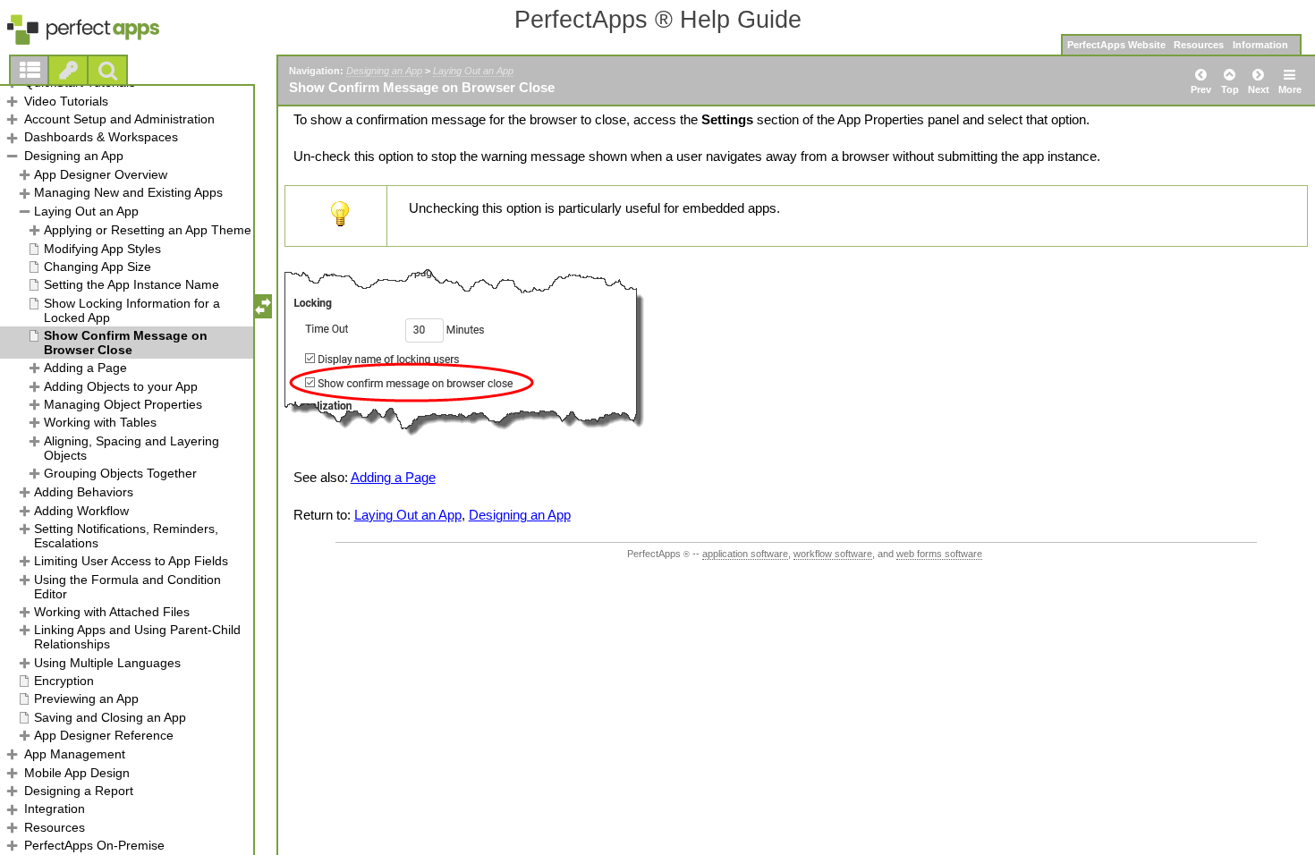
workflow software (832, 553)
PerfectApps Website (1116, 44)
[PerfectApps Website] (102, 30)
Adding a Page (393, 477)
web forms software (939, 553)
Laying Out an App (473, 70)
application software (745, 553)
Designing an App (384, 70)
